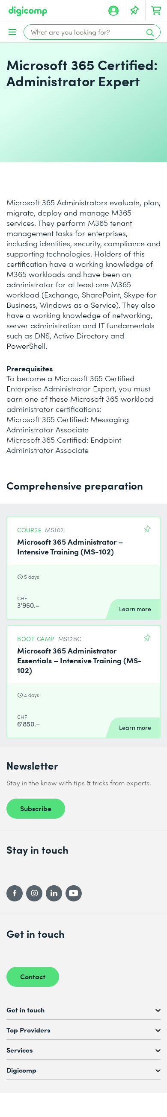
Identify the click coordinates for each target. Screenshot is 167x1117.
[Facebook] (14, 893)
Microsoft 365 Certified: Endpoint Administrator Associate (63, 445)
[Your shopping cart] (156, 10)
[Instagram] (34, 893)
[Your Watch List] (135, 10)
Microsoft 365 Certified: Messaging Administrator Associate (67, 424)
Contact (32, 976)
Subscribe (35, 808)
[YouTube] (74, 893)
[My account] (113, 10)
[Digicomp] (28, 11)
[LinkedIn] (54, 893)
